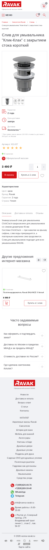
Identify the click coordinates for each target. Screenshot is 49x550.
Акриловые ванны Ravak (24, 422)
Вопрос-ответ (24, 403)
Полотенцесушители (24, 462)
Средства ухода (24, 478)
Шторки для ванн (24, 430)
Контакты (24, 411)
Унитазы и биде (24, 442)
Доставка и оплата (24, 399)
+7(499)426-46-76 (23, 485)
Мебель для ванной (24, 434)
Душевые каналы (24, 470)
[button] (38, 260)
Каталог (24, 418)
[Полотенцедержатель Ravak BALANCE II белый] (24, 278)
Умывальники (24, 474)
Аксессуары (24, 438)
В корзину (6, 303)
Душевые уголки (24, 450)
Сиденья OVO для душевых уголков (24, 458)
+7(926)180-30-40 (23, 488)
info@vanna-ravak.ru (24, 503)
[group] (24, 73)
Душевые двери (24, 446)
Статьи (24, 407)
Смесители (24, 426)
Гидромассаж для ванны (24, 466)
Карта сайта (24, 547)
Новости (24, 395)
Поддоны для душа (24, 454)
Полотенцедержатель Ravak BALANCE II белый (23, 292)
